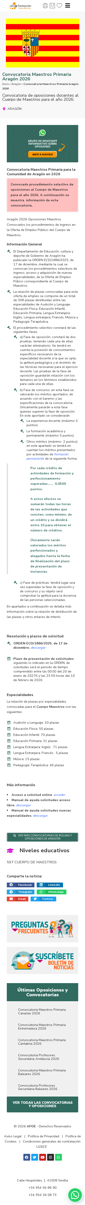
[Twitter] (34, 1157)
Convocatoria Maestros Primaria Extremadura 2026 (42, 1027)
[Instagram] (50, 1157)
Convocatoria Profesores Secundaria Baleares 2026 (37, 1087)
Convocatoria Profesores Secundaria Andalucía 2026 (38, 1057)
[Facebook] (26, 1157)
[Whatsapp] (58, 1157)
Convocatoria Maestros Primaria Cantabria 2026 (42, 1042)
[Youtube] (42, 1157)
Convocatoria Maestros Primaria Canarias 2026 (42, 1011)
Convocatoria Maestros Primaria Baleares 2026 (42, 1072)
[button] (20, 885)
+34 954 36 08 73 (43, 1195)
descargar (23, 805)
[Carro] (52, 5)
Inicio (5, 84)
